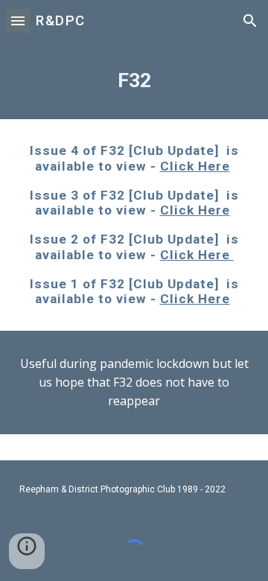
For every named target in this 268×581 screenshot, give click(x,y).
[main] (134, 80)
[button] (18, 20)
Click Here (195, 166)
